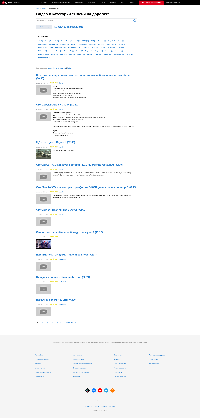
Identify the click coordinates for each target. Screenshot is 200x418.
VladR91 (61, 109)
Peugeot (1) (99, 51)
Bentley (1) (102, 41)
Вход (173, 2)
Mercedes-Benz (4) (55, 51)
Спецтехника (39, 376)
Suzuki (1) (90, 54)
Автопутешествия (120, 368)
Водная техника (78, 359)
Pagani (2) (88, 51)
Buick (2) (121, 41)
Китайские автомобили (43, 372)
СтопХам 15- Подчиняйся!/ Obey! (61, 209)
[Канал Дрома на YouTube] (100, 390)
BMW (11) (85, 41)
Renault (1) (119, 51)
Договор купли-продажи (81, 372)
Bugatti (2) (112, 41)
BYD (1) (93, 41)
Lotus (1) (103, 47)
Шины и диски (40, 368)
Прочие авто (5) (44, 57)
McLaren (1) (42, 51)
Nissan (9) (79, 51)
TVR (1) (98, 54)
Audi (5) (77, 41)
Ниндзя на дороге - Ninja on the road (63, 277)
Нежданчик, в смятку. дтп (56, 299)
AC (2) (40, 41)
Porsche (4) (109, 51)
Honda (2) (122, 44)
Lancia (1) (85, 47)
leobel (61, 147)
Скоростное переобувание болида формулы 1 (69, 232)
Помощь (96, 406)
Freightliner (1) (111, 44)
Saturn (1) (63, 54)
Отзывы (103, 2)
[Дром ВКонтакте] (94, 390)
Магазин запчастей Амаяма (82, 363)
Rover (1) (54, 54)
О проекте (88, 406)
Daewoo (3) (83, 44)
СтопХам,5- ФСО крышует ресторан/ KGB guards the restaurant (79, 164)
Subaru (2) (81, 54)
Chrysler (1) (64, 44)
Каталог (113, 2)
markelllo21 (62, 259)
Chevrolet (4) (53, 44)
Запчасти (91, 2)
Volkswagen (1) (118, 54)
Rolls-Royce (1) (43, 54)
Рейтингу (70, 68)
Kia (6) (51, 47)
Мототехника (77, 355)
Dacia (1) (74, 44)
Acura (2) (48, 41)
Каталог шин (118, 355)
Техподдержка (154, 363)
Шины (123, 2)
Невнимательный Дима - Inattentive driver (66, 254)
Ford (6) (101, 44)
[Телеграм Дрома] (106, 390)
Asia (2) (56, 41)
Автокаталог (77, 376)
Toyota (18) (107, 54)
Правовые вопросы (120, 376)
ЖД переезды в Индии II (55, 142)
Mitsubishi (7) (69, 51)
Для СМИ (112, 406)
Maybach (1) (112, 47)
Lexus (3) (94, 47)
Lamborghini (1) (74, 47)
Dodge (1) (92, 44)
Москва (17, 2)
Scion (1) (72, 54)
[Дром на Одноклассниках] (112, 390)
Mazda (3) (122, 47)
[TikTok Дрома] (87, 390)
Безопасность (153, 359)
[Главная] (7, 2)
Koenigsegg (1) (60, 47)
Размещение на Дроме (157, 355)
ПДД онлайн (118, 372)
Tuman (61, 83)
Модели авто (99, 400)
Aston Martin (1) (66, 41)
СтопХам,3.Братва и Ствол (57, 104)
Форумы (116, 359)
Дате (50, 68)
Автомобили (43, 2)
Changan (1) (42, 44)
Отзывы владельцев (79, 368)
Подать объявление (42, 359)
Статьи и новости (120, 363)
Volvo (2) (129, 54)
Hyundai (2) (42, 47)
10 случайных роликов (68, 26)
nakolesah (62, 237)
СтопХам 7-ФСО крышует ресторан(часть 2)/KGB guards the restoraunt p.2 (86, 187)
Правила (104, 406)
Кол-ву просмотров (59, 68)
